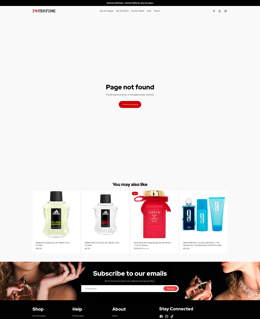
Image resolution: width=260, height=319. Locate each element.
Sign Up (170, 288)
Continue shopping (130, 104)
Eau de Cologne (39, 316)
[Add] (75, 234)
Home (114, 316)
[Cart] (226, 11)
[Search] (214, 11)
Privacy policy (78, 316)
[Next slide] (223, 214)
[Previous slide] (184, 214)
